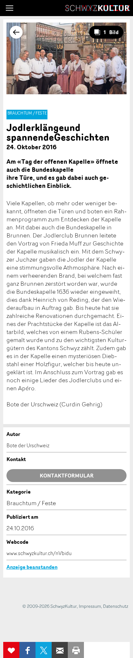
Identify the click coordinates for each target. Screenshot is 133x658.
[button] (9, 8)
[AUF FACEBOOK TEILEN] (27, 650)
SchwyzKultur (97, 8)
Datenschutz (115, 606)
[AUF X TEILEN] (44, 650)
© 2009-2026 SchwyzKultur (49, 606)
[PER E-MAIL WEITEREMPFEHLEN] (60, 650)
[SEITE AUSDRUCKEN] (76, 650)
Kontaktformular (67, 475)
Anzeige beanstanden (31, 567)
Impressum (90, 606)
